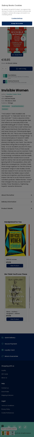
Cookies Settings (17, 18)
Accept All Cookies (17, 23)
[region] (17, 13)
